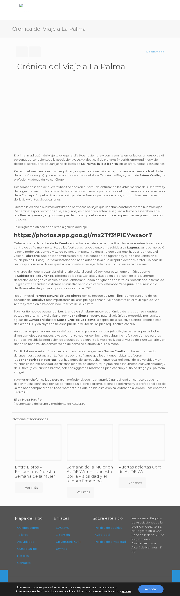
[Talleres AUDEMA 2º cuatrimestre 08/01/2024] (176, 578)
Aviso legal (102, 534)
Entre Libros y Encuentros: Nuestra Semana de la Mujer (35, 472)
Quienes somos (28, 527)
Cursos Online (27, 548)
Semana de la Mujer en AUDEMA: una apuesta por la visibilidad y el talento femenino (90, 474)
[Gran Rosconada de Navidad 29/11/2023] (4, 578)
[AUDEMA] (24, 10)
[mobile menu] (158, 10)
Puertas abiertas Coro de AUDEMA (140, 469)
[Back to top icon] (159, 587)
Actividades (25, 541)
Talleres (22, 534)
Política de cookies (108, 527)
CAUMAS (62, 527)
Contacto (24, 562)
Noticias (23, 555)
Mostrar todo (155, 51)
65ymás (61, 548)
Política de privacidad (110, 541)
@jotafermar (125, 585)
